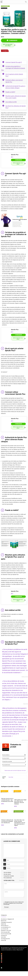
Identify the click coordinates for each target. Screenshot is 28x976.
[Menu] (1, 2)
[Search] (25, 2)
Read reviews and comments (11, 770)
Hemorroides (4, 925)
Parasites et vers (5, 930)
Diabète (2, 924)
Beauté (2, 920)
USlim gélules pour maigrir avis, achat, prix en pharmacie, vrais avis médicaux (20, 802)
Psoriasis (3, 935)
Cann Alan (11, 777)
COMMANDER (12, 40)
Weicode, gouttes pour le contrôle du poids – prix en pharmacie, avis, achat (7, 800)
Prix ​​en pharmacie (8, 877)
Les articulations (5, 927)
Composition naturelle (9, 876)
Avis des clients (7, 874)
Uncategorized (4, 938)
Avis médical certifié (11, 102)
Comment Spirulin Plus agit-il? (13, 62)
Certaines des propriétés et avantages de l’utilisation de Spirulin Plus (13, 68)
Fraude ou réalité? (10, 92)
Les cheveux (4, 929)
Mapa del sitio (20, 949)
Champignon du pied (5, 922)
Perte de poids (4, 8)
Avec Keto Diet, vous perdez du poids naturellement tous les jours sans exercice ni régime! (19, 822)
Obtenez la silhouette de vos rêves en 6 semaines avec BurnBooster (7, 821)
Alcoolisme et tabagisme (6, 919)
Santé (2, 937)
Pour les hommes (5, 933)
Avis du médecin (7, 872)
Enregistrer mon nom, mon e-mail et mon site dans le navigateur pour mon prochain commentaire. (13, 903)
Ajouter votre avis (22, 770)
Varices (2, 940)
